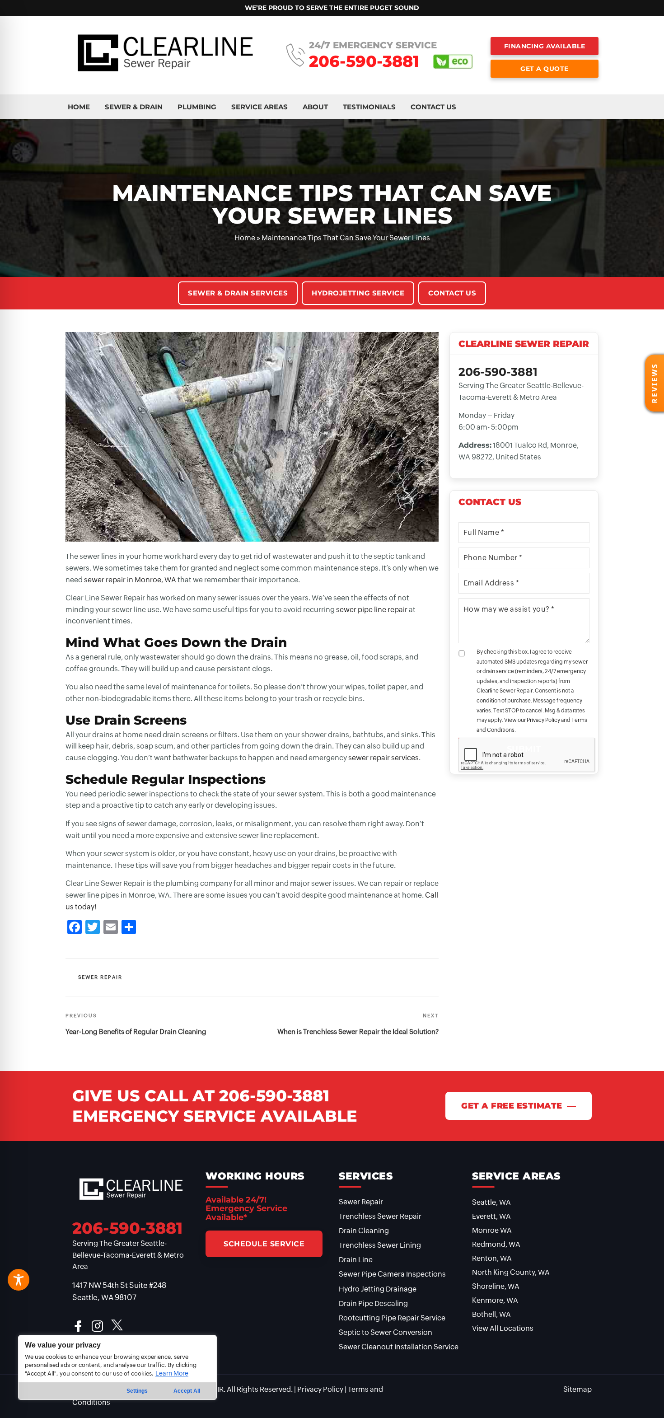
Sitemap (577, 1389)
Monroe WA (492, 1230)
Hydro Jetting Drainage (377, 1289)
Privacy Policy (543, 720)
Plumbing (197, 107)
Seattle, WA (491, 1202)
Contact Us (433, 107)
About (315, 107)
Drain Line (356, 1259)
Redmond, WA (496, 1244)
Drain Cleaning (364, 1230)
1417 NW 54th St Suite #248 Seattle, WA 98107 (119, 1291)
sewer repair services (383, 757)
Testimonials (369, 107)
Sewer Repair (100, 977)
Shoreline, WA (495, 1286)
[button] (654, 383)
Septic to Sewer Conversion (385, 1332)
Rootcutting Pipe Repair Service (392, 1318)
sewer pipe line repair (371, 609)
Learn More (171, 1373)
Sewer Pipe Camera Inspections (392, 1274)
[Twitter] (93, 928)
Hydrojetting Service (358, 293)
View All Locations (502, 1328)
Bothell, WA (491, 1314)
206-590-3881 (364, 61)
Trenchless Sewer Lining (380, 1245)
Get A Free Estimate (511, 1106)
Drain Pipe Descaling (373, 1303)
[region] (117, 1367)
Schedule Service (264, 1244)
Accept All (186, 1391)
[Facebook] (74, 928)
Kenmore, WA (495, 1300)
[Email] (111, 928)
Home (79, 107)
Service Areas (259, 107)
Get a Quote (544, 69)
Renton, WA (492, 1258)
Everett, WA (491, 1216)
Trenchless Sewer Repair (380, 1216)
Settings (137, 1391)
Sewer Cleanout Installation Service (398, 1347)
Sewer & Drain (134, 107)
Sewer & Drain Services (238, 293)
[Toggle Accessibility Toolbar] (18, 1280)
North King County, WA (511, 1272)
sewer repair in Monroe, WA (130, 580)
